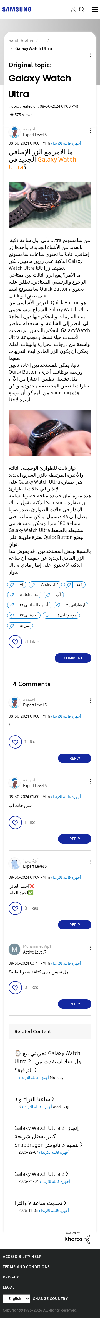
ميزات (25, 625)
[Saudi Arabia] (16, 9)
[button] (82, 130)
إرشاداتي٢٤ (75, 605)
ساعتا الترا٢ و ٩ (32, 1099)
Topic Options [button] (81, 55)
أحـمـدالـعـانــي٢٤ (34, 605)
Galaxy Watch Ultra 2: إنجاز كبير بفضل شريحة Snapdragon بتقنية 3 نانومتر (46, 1136)
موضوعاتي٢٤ (66, 615)
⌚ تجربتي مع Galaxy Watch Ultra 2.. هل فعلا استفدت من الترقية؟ (48, 1061)
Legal (9, 1287)
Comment (73, 658)
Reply (74, 758)
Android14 (50, 584)
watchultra (29, 594)
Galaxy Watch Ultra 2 (39, 1174)
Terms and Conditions (26, 1267)
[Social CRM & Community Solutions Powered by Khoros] (77, 1237)
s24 (79, 584)
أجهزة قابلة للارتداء (66, 143)
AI (21, 584)
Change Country (50, 1298)
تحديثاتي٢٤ (29, 615)
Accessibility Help (22, 1256)
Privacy (11, 1277)
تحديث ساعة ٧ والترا (38, 1203)
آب (58, 594)
